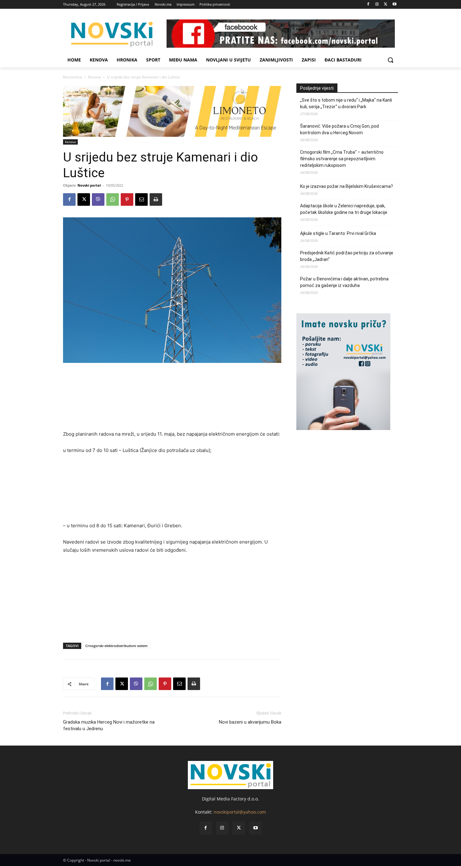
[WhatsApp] (112, 199)
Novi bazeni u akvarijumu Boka (250, 722)
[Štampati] (156, 199)
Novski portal (89, 185)
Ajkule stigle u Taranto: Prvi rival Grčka (338, 233)
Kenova (94, 77)
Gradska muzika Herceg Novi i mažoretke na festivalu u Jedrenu (109, 725)
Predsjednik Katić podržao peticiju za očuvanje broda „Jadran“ (346, 256)
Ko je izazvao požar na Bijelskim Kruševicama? (346, 186)
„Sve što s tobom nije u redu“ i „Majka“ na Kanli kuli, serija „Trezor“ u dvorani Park (346, 103)
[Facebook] (368, 4)
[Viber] (98, 199)
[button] (390, 59)
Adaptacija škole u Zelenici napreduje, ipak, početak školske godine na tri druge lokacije (344, 209)
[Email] (141, 199)
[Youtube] (394, 4)
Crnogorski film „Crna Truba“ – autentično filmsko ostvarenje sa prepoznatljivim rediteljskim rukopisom (342, 159)
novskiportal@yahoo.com (240, 812)
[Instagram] (377, 4)
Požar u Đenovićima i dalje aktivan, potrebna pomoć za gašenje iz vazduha (344, 282)
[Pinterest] (127, 199)
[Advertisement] (172, 399)
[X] (385, 4)
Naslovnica (72, 77)
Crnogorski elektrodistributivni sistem (116, 645)
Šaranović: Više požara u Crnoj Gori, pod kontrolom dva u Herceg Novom (339, 129)
